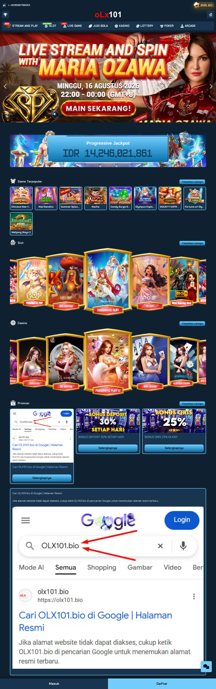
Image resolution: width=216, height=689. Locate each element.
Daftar (162, 683)
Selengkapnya (41, 478)
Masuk (54, 683)
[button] (211, 86)
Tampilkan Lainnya (192, 181)
